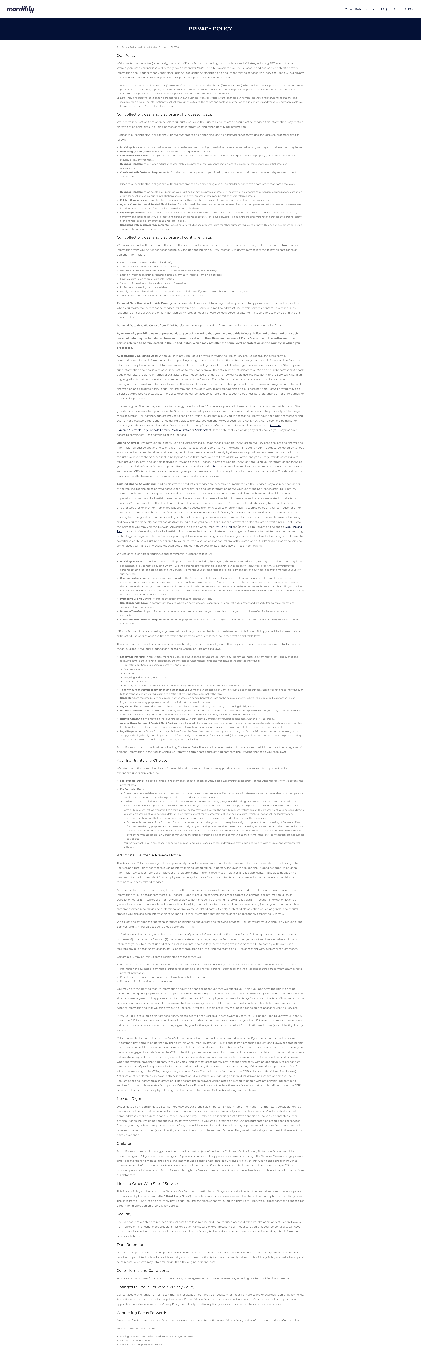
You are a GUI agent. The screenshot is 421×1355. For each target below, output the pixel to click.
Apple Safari (202, 430)
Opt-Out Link (223, 526)
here (216, 466)
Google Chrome (160, 430)
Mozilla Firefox (181, 430)
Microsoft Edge (139, 430)
